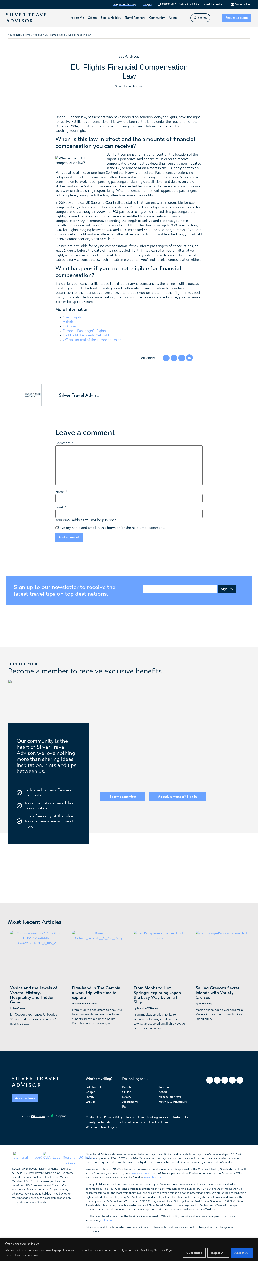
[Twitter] (224, 1080)
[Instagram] (217, 1080)
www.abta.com (140, 1173)
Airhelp (68, 322)
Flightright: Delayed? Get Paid (86, 335)
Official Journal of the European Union (92, 340)
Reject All (218, 1253)
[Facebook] (209, 1080)
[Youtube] (232, 1080)
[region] (129, 1249)
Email (59, 507)
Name (60, 492)
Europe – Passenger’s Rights (84, 331)
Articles (37, 34)
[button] (77, 18)
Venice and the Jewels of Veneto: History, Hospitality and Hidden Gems (33, 995)
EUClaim (69, 326)
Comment (64, 443)
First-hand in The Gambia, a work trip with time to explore (96, 993)
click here (106, 1220)
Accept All (242, 1253)
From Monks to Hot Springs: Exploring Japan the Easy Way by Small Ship (157, 995)
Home (27, 34)
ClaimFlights (72, 317)
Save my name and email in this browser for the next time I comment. (111, 528)
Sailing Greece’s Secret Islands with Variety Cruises (217, 993)
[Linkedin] (239, 1080)
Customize (194, 1253)
